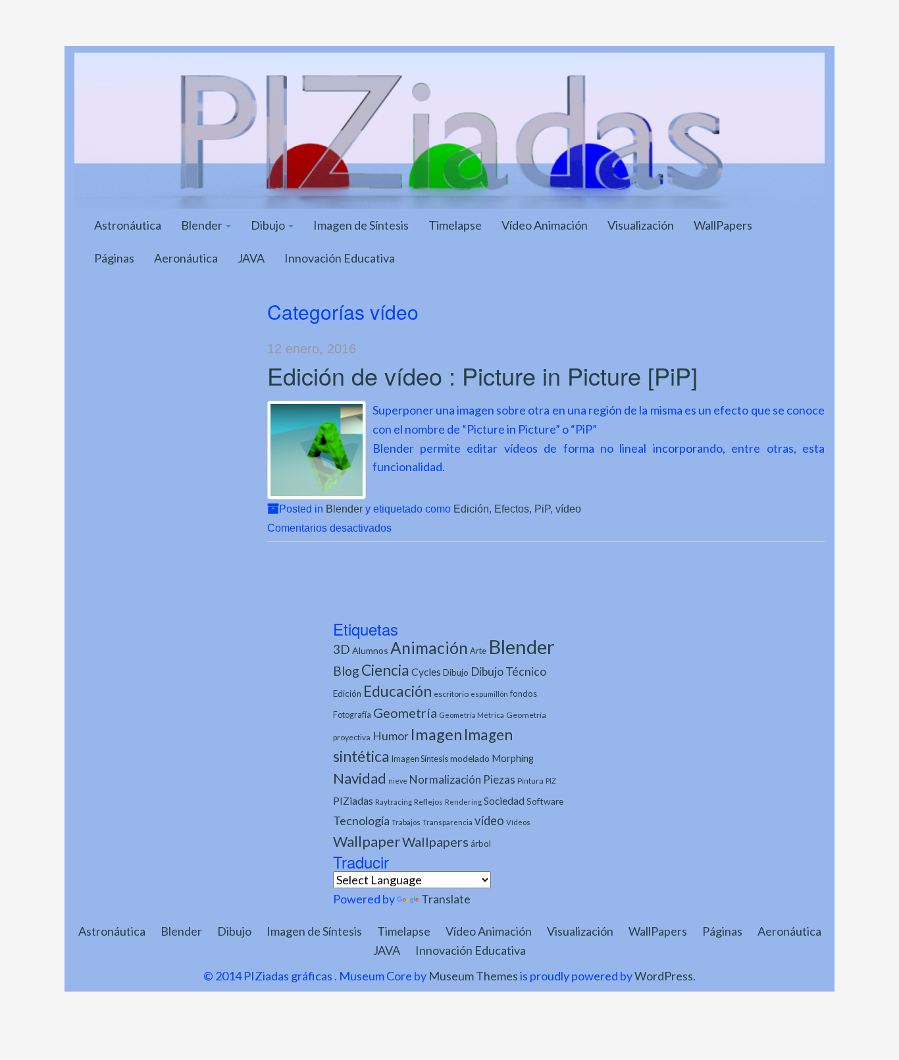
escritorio (451, 694)
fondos (523, 693)
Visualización (640, 225)
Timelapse (455, 225)
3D (341, 649)
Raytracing (393, 801)
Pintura (530, 781)
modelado (470, 758)
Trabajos (406, 822)
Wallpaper (366, 841)
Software (545, 801)
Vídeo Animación (544, 225)
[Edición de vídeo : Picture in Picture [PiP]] (316, 450)
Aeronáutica (186, 258)
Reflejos (428, 802)
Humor (390, 736)
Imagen (436, 734)
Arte (478, 650)
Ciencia (385, 670)
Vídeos (518, 822)
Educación (397, 691)
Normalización (445, 779)
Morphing (513, 758)
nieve (397, 780)
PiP (542, 509)
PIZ (551, 780)
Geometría (405, 712)
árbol (481, 843)
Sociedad (504, 800)
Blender (202, 225)
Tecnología (361, 820)
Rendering (463, 801)
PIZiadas (353, 801)
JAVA (251, 258)
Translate (446, 899)
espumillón (489, 694)
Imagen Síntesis (420, 759)
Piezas (499, 779)
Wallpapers (435, 841)
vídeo (568, 509)
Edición (471, 509)
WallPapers (723, 225)
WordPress (663, 976)
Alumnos (370, 650)
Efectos (511, 509)
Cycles (426, 672)
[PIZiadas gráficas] (449, 129)
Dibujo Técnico (508, 671)
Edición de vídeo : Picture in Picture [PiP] (482, 375)
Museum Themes (473, 976)
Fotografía (352, 715)
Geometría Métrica (471, 715)
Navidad (359, 778)
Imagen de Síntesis (361, 225)
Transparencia (448, 822)
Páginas (114, 258)
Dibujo (269, 225)
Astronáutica (127, 225)
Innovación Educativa (339, 258)
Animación (429, 647)
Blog (346, 670)
